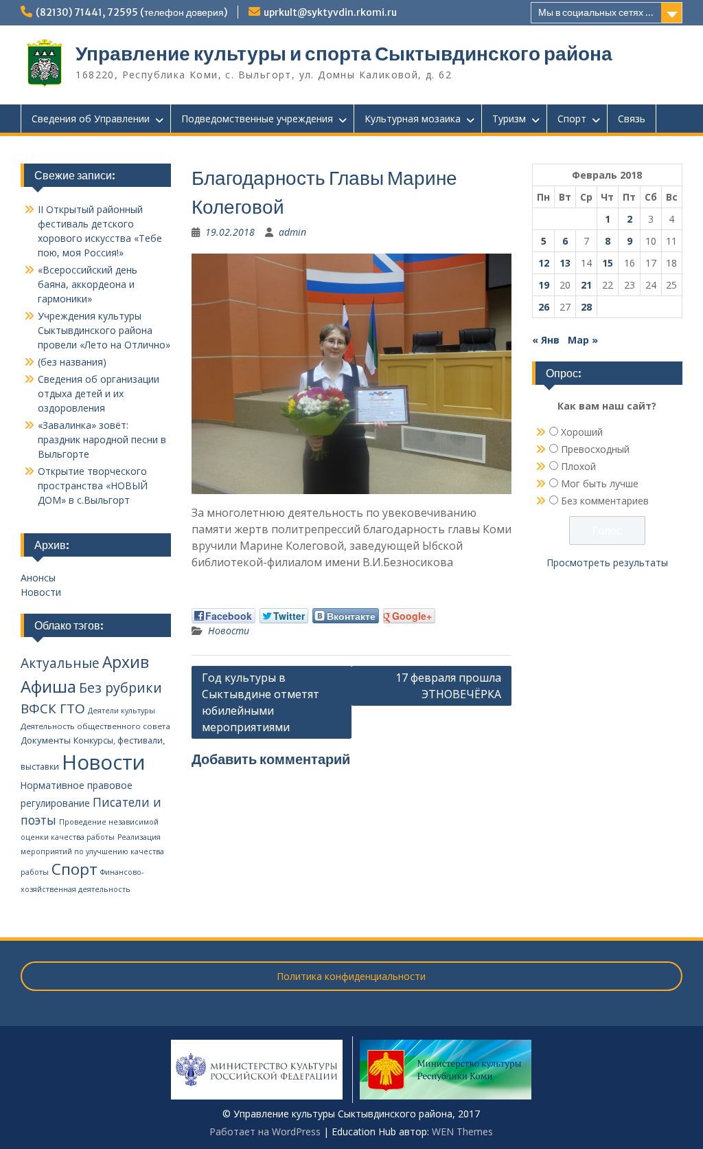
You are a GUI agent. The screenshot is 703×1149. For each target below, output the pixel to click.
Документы (46, 740)
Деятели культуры (121, 710)
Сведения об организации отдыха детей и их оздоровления (98, 393)
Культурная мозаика (413, 118)
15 (607, 262)
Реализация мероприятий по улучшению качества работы (92, 854)
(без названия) (72, 361)
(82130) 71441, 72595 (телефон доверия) (131, 12)
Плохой (578, 466)
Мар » (583, 339)
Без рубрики (120, 687)
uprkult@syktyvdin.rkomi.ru (330, 12)
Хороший (582, 431)
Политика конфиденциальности (351, 976)
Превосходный (595, 449)
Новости (228, 630)
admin (292, 231)
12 (543, 262)
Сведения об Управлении (91, 118)
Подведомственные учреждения (257, 118)
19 (543, 284)
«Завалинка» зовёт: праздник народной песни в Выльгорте (102, 439)
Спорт (571, 118)
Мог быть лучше (599, 483)
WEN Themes (462, 1131)
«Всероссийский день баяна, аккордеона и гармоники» (87, 284)
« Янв (546, 339)
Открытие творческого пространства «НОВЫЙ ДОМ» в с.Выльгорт (93, 485)
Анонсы (38, 577)
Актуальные (60, 663)
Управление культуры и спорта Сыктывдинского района (344, 53)
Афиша (48, 686)
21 (586, 284)
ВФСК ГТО (53, 708)
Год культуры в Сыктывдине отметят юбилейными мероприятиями (260, 702)
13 (565, 262)
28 (586, 306)
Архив (125, 662)
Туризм (509, 118)
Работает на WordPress (265, 1131)
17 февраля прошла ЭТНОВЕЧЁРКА (448, 686)
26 (543, 306)
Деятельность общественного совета (95, 726)
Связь (631, 118)
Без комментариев (605, 500)
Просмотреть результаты (607, 562)
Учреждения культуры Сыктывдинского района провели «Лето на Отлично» (104, 330)
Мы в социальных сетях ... (596, 12)
